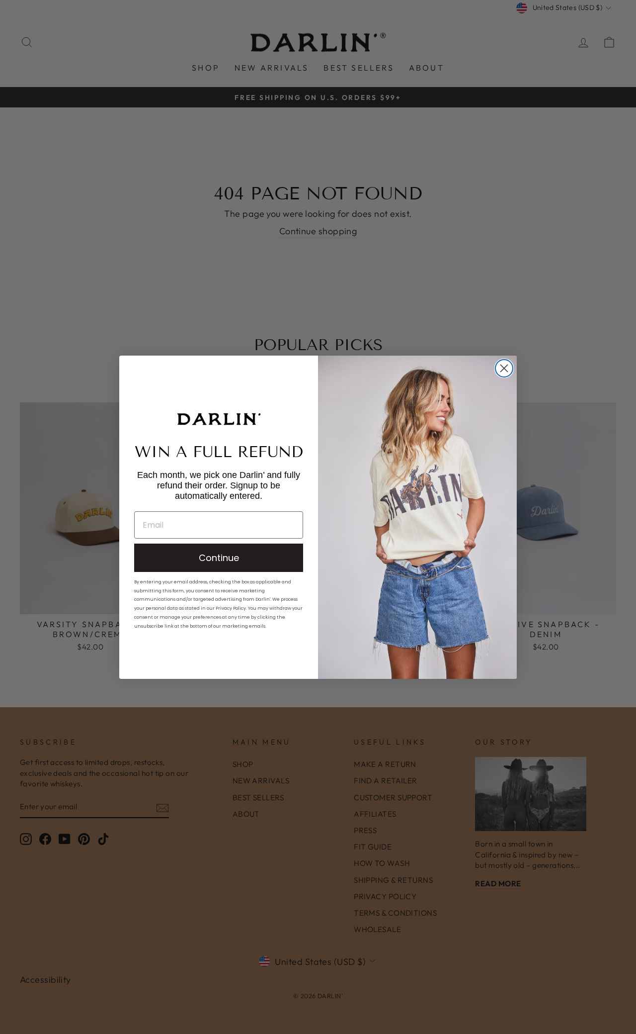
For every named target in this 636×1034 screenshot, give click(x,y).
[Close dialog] (504, 368)
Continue (219, 558)
